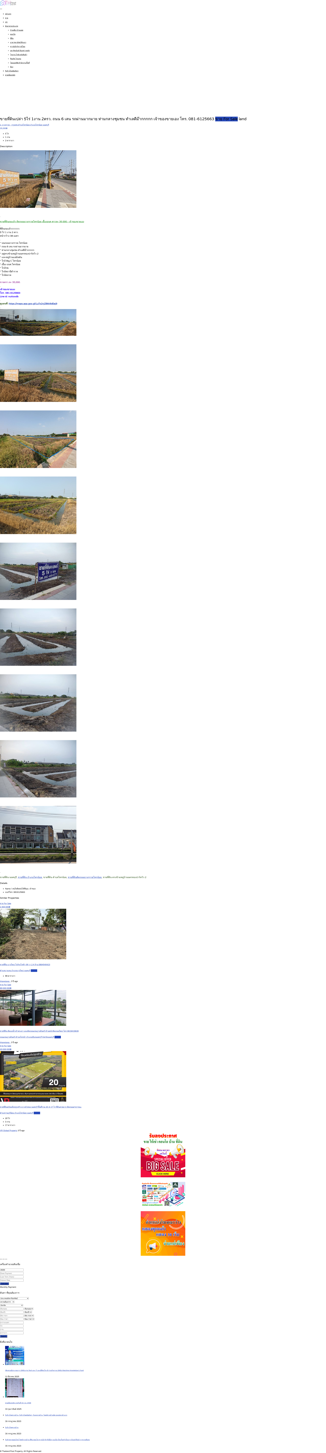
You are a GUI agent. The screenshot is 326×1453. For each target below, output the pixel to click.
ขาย (6, 18)
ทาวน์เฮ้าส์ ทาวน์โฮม (17, 47)
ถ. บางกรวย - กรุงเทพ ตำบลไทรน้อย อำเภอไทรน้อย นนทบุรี (24, 125)
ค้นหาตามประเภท (11, 26)
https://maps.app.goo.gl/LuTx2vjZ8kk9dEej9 (33, 303)
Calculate (4, 1284)
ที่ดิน (11, 38)
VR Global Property (8, 1130)
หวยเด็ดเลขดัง (10, 75)
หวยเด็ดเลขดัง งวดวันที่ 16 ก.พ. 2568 (18, 1403)
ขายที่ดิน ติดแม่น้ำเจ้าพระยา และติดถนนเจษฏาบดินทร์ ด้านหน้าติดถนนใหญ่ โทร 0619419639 (39, 1031)
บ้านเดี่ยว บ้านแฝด (16, 30)
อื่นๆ (11, 67)
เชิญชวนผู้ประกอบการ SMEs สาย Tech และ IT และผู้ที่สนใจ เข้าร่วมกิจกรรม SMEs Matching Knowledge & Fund (44, 1370)
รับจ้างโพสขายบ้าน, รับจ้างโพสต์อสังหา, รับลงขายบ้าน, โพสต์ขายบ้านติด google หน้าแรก (36, 1415)
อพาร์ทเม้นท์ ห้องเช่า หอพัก (20, 51)
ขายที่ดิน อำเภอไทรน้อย (30, 877)
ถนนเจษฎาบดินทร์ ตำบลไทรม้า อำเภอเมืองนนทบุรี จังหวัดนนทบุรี (27, 1037)
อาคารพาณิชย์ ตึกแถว (18, 43)
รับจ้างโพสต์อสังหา (12, 71)
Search (3, 1336)
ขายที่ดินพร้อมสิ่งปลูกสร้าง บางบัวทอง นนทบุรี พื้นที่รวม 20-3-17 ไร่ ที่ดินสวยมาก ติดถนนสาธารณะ (41, 1107)
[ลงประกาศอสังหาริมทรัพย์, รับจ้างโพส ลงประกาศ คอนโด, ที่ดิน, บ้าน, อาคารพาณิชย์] (8, 5)
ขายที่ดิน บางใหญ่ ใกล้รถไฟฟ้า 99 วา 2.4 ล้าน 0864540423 (25, 964)
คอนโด (12, 34)
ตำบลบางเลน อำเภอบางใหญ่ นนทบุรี (15, 970)
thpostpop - (5, 981)
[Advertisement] (163, 97)
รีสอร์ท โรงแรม (15, 59)
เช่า (6, 22)
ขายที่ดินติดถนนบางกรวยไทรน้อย (85, 877)
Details (34, 970)
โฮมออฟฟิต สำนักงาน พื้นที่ (20, 63)
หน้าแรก (8, 14)
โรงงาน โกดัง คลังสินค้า (18, 55)
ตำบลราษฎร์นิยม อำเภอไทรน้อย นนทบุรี (16, 1113)
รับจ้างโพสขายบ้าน (11, 1428)
